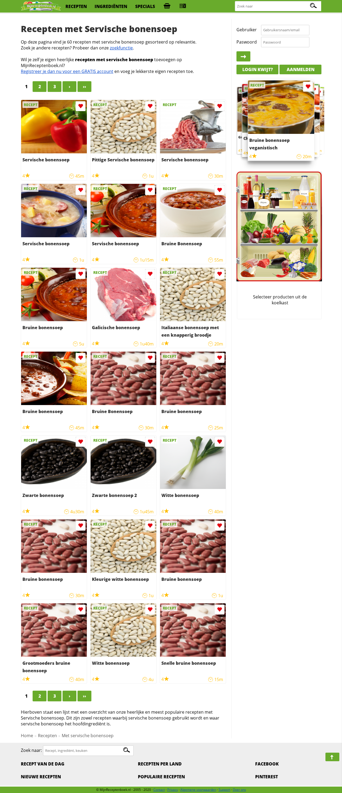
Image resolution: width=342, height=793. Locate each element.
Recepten (47, 735)
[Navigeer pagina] (332, 757)
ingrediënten (111, 6)
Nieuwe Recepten (41, 777)
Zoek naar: (31, 750)
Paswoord (246, 42)
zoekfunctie (121, 48)
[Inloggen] (243, 57)
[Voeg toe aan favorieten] (81, 106)
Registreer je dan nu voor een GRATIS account (67, 71)
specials (145, 6)
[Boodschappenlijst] (167, 6)
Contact (159, 789)
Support (224, 789)
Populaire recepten (161, 777)
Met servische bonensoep (88, 735)
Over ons (239, 789)
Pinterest (266, 777)
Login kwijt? (257, 69)
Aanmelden (300, 69)
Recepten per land (160, 764)
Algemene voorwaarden (198, 789)
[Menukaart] (183, 6)
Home (27, 735)
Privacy (172, 789)
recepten (76, 6)
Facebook (267, 764)
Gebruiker (246, 30)
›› (84, 87)
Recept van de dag (42, 764)
